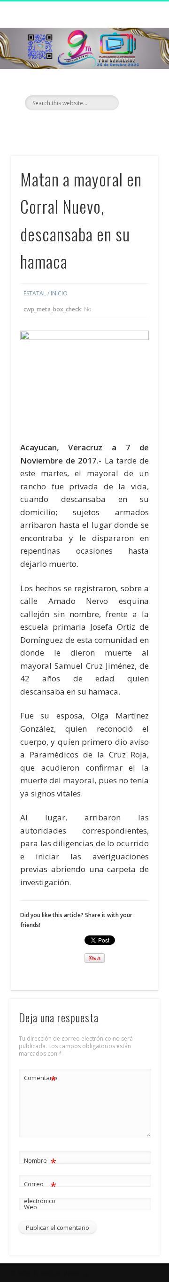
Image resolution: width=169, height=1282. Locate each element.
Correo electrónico (40, 1191)
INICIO (59, 293)
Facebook (63, 126)
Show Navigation (136, 84)
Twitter (83, 126)
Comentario (40, 1079)
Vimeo (102, 126)
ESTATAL (34, 293)
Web (30, 1207)
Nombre (40, 1162)
